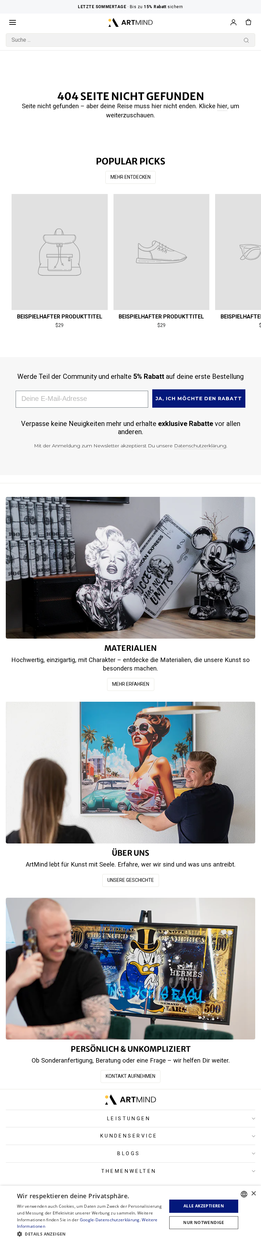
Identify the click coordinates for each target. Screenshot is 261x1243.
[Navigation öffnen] (12, 22)
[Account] (233, 22)
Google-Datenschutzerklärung (110, 1220)
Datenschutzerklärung (200, 446)
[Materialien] (130, 568)
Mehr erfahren (130, 684)
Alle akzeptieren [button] (204, 1206)
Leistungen (129, 1118)
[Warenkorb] (248, 22)
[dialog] (130, 1214)
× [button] (253, 1193)
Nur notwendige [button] (203, 1222)
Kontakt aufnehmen (130, 1076)
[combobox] (130, 40)
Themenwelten (129, 1171)
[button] (89, 1234)
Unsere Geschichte (130, 880)
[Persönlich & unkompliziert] (130, 969)
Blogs (128, 1153)
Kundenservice (128, 1136)
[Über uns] (130, 772)
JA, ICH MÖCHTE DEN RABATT (199, 398)
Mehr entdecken (130, 177)
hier (222, 106)
